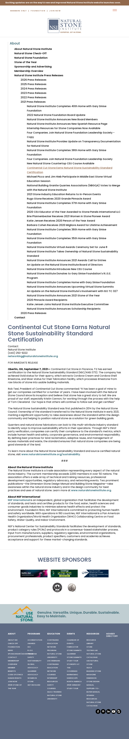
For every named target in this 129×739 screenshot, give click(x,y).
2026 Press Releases (33, 80)
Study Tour (72, 660)
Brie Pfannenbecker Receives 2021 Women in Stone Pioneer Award (68, 216)
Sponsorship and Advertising (33, 67)
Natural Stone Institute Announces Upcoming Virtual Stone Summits (70, 287)
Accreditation (35, 640)
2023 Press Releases (33, 93)
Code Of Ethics (15, 674)
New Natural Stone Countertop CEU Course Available (60, 164)
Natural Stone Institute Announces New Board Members (62, 120)
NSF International (19, 500)
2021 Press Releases (33, 102)
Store (89, 647)
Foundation (38, 10)
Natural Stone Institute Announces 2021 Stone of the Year (63, 296)
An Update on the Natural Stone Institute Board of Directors (65, 265)
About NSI (12, 640)
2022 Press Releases (33, 98)
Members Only (18, 10)
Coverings (72, 671)
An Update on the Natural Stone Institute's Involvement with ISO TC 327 (72, 291)
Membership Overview (28, 71)
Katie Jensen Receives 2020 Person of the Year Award (61, 221)
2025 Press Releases (33, 84)
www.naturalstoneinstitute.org (91, 491)
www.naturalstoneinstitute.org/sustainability (50, 455)
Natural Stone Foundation (31, 58)
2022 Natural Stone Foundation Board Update (56, 115)
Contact (19, 318)
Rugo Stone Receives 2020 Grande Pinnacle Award (59, 199)
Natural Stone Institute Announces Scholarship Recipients (64, 309)
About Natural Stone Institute (33, 49)
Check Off (13, 643)
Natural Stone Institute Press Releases (38, 76)
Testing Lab (92, 650)
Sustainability (34, 660)
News (10, 650)
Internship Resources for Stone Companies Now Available (63, 128)
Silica (89, 667)
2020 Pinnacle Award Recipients (47, 300)
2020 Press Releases (33, 313)
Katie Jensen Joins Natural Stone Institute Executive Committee (68, 305)
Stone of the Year (25, 62)
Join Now (55, 10)
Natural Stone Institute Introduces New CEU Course (59, 269)
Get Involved (34, 685)
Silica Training (54, 692)
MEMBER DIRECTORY (112, 635)
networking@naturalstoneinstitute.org (33, 356)
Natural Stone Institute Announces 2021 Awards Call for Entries (66, 260)
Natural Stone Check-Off (30, 54)
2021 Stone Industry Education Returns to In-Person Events (64, 194)
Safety (31, 657)
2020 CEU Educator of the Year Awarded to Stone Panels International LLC (74, 212)
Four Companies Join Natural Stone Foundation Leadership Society (69, 159)
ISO (29, 647)
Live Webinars (53, 660)
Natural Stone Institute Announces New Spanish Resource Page (67, 124)
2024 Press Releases (34, 89)
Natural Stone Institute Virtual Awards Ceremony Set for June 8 (67, 247)
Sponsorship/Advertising (20, 654)
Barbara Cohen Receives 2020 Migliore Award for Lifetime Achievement (72, 225)
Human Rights (14, 678)
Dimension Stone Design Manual (93, 681)
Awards (31, 643)
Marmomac (72, 674)
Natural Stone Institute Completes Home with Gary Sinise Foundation (71, 283)
